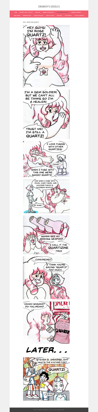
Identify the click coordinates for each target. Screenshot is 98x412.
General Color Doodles (48, 12)
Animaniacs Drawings (76, 12)
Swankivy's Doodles (49, 6)
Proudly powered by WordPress (41, 409)
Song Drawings (68, 15)
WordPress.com (60, 409)
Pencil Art (37, 12)
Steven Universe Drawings (63, 12)
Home (16, 12)
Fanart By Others (50, 15)
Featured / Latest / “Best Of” (26, 12)
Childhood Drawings (79, 15)
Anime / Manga (17, 15)
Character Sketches (38, 15)
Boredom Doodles (27, 15)
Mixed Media (59, 15)
